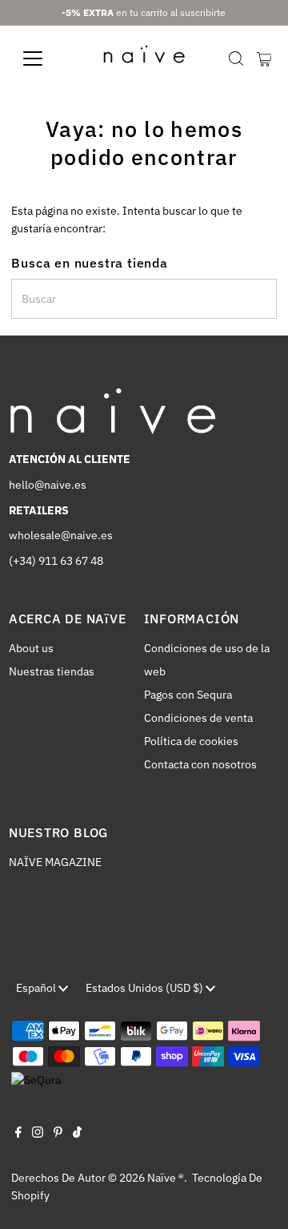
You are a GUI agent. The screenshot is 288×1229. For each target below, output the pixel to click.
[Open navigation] (43, 58)
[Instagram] (37, 1133)
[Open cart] (264, 58)
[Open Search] (236, 58)
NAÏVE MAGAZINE (55, 862)
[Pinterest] (58, 1133)
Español (37, 988)
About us (31, 648)
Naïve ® (165, 1178)
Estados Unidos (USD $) (146, 988)
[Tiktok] (77, 1133)
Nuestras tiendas (51, 671)
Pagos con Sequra (188, 694)
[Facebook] (18, 1133)
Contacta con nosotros (200, 764)
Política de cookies (191, 741)
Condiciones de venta (198, 718)
